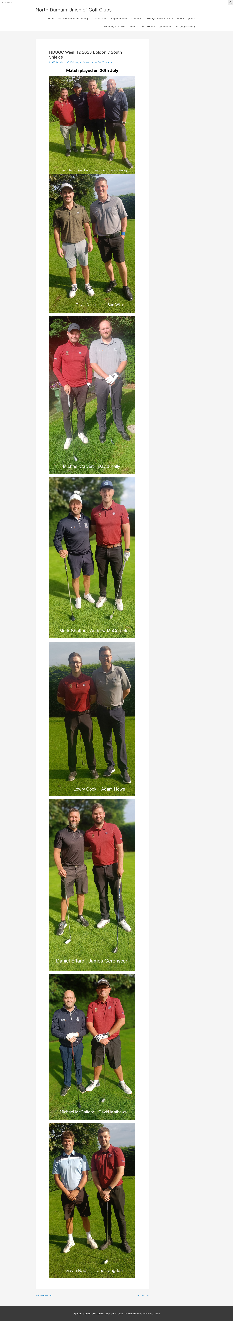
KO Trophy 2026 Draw (114, 26)
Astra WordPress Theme (148, 1313)
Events (132, 26)
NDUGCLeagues (185, 18)
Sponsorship (165, 26)
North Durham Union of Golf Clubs (74, 10)
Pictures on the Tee (92, 62)
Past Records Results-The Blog (73, 18)
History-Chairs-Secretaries (160, 18)
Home (51, 18)
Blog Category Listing (185, 26)
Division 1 (60, 62)
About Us (98, 18)
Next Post (143, 1295)
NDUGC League (73, 62)
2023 (52, 62)
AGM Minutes (148, 26)
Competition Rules (118, 18)
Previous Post (44, 1295)
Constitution (137, 18)
